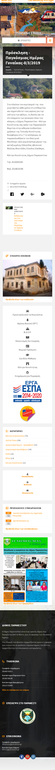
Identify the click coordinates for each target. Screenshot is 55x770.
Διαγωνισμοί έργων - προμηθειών (20, 445)
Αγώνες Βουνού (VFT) (27, 323)
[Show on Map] (50, 40)
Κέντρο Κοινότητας (27, 367)
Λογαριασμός (27, 476)
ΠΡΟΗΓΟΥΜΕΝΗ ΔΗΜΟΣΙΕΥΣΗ (18, 210)
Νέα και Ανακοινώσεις (15, 436)
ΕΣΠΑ (8, 454)
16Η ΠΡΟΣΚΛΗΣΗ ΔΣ (21, 521)
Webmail (27, 484)
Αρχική (8, 69)
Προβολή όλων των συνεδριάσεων (22, 529)
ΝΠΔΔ (8, 458)
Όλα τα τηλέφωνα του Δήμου (15, 690)
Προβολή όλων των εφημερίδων (18, 603)
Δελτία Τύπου (11, 440)
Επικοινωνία (27, 493)
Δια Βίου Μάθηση (27, 358)
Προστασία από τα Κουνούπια (27, 314)
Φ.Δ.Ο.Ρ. (27, 332)
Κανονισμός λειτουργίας (27, 341)
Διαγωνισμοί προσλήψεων (17, 449)
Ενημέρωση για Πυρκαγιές (27, 376)
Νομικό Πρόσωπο (27, 349)
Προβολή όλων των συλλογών (20, 299)
